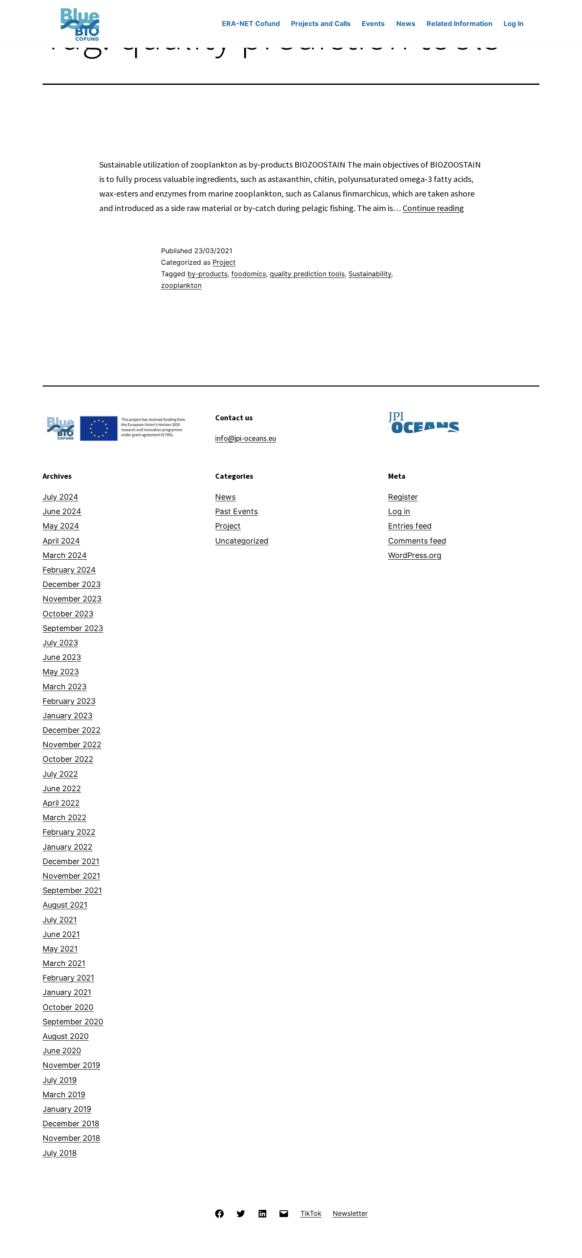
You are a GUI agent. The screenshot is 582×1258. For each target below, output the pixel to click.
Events (373, 23)
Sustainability (370, 273)
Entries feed (410, 525)
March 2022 (64, 817)
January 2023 (67, 715)
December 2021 (71, 861)
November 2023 (72, 598)
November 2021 (71, 875)
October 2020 (68, 1007)
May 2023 (61, 671)
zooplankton (181, 285)
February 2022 (69, 831)
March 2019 (64, 1094)
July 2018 (60, 1152)
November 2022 (72, 744)
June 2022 (62, 788)
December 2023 (72, 584)
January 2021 (67, 992)
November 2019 (71, 1065)
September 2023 (73, 628)
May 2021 (60, 948)
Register (403, 496)
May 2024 (61, 525)
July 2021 (60, 919)
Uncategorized (241, 540)
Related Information (459, 23)
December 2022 (72, 730)
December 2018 (71, 1123)
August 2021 (65, 904)
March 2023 (64, 686)
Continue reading (433, 207)
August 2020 (66, 1036)
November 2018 (71, 1138)
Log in (399, 511)
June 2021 (61, 934)
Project (224, 262)
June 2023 (62, 657)
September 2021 (72, 890)
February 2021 (68, 977)
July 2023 (60, 642)
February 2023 (69, 701)
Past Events (236, 511)
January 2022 (67, 846)
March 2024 (65, 555)
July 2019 (60, 1080)
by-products (207, 273)
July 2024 (60, 496)
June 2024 (62, 511)
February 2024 (69, 569)
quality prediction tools (307, 273)
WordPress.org (414, 555)
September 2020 (73, 1021)
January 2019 (67, 1109)
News (405, 23)
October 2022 (68, 759)
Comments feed (417, 540)
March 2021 (64, 963)
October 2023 (68, 613)
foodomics (248, 273)
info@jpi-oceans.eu (245, 438)
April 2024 (61, 540)
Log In (514, 23)
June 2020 (62, 1050)
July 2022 (60, 773)
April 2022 (61, 802)
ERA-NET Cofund (251, 23)
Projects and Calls (321, 23)
